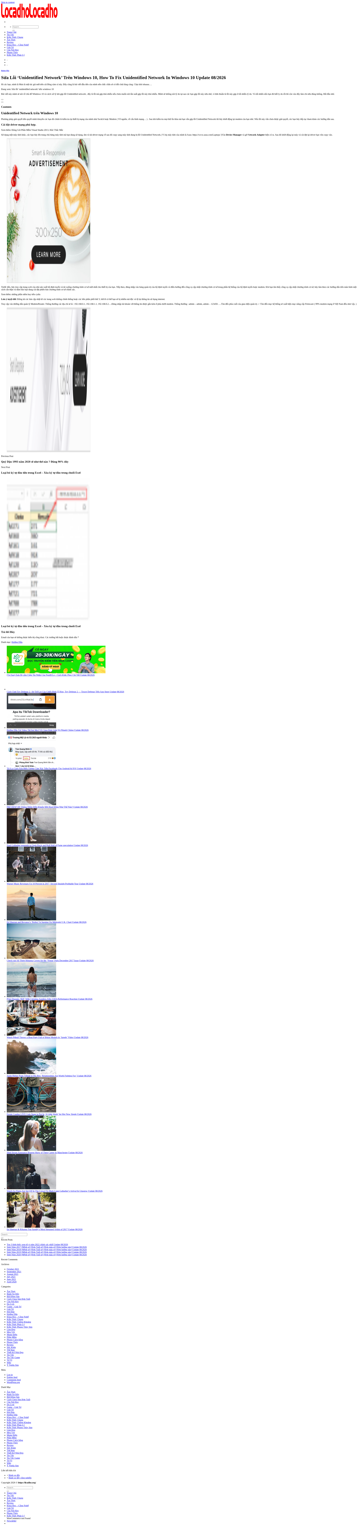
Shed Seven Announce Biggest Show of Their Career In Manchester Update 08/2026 (45, 1152)
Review (10, 42)
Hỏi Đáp (11, 1312)
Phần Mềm (11, 1337)
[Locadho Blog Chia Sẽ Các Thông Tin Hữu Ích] (29, 17)
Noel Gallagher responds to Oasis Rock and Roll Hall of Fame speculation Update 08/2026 (47, 845)
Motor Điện (12, 1334)
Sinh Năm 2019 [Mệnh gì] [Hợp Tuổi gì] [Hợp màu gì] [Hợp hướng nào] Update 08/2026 (47, 1252)
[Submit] (13, 30)
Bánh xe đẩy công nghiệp (20, 1478)
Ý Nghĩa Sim (13, 1365)
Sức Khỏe (11, 1347)
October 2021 (13, 1269)
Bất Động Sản (13, 1296)
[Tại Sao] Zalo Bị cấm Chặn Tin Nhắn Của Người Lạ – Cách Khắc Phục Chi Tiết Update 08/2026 (51, 675)
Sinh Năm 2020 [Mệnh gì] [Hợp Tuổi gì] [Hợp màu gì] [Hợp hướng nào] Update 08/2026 (47, 1254)
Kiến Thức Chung (15, 37)
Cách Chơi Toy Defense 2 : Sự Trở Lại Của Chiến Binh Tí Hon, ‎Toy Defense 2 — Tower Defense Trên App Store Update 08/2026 (65, 691)
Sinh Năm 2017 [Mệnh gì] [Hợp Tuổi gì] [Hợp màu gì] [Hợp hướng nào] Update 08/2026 (47, 1247)
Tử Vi (9, 1360)
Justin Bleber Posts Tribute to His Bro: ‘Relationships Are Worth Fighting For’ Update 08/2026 (49, 1076)
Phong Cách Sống (15, 1339)
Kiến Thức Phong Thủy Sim (19, 1327)
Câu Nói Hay (13, 50)
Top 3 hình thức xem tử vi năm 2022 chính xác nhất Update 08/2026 (37, 1244)
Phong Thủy (12, 52)
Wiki (9, 1362)
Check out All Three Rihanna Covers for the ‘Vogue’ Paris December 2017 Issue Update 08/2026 (50, 960)
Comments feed (14, 1380)
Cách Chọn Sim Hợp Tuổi (18, 1299)
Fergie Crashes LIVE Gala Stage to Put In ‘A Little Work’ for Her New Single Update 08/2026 (49, 1114)
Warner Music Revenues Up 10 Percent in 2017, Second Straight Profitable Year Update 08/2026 (50, 884)
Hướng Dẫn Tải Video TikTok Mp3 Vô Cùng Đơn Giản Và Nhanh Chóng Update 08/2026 (48, 730)
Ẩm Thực (11, 40)
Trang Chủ (11, 32)
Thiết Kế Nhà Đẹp (15, 1352)
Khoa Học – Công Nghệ (18, 45)
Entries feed (12, 1377)
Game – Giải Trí (14, 1306)
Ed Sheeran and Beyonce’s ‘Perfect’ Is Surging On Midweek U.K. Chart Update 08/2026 (46, 922)
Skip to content (8, 2)
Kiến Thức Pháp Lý (16, 55)
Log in (10, 1375)
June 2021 (11, 1279)
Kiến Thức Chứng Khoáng (19, 1322)
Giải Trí (10, 47)
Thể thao (11, 1350)
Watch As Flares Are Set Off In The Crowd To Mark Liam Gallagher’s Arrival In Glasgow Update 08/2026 (55, 1191)
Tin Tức (10, 34)
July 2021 (11, 1277)
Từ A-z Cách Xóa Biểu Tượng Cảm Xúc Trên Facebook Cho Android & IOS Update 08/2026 (49, 768)
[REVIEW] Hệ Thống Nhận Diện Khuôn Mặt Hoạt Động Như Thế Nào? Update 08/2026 (47, 807)
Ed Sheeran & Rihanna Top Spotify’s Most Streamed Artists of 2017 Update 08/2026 (44, 1229)
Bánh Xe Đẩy (13, 1294)
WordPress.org (13, 1382)
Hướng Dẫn (5, 70)
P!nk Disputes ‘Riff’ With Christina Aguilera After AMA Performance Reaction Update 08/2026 (49, 999)
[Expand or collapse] (2, 102)
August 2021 (12, 1274)
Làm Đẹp (11, 1329)
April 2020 (11, 1282)
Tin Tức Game (13, 1357)
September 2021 (14, 1271)
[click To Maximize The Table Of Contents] (2, 99)
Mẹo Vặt (11, 1332)
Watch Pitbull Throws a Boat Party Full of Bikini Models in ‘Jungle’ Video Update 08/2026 (47, 1037)
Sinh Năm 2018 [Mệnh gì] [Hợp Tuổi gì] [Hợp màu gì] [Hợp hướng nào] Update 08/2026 (47, 1249)
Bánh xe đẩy (14, 1475)
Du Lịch (10, 1304)
